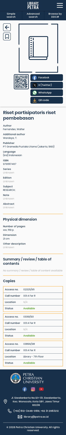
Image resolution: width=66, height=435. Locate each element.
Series (7, 169)
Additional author (14, 134)
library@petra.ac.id (36, 417)
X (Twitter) (45, 85)
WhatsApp (45, 92)
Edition (7, 177)
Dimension (9, 235)
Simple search (11, 15)
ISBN (5, 160)
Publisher (9, 143)
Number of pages (14, 226)
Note (6, 195)
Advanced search (33, 15)
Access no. (11, 289)
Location (10, 302)
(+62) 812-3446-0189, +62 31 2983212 (36, 411)
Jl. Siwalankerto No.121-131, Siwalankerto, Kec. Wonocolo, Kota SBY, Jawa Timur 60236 (36, 401)
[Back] (7, 27)
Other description (14, 244)
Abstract (8, 204)
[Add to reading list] (7, 36)
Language (9, 151)
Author (7, 125)
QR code (43, 100)
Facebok (43, 77)
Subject (8, 186)
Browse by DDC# (55, 15)
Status (9, 308)
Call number (12, 295)
